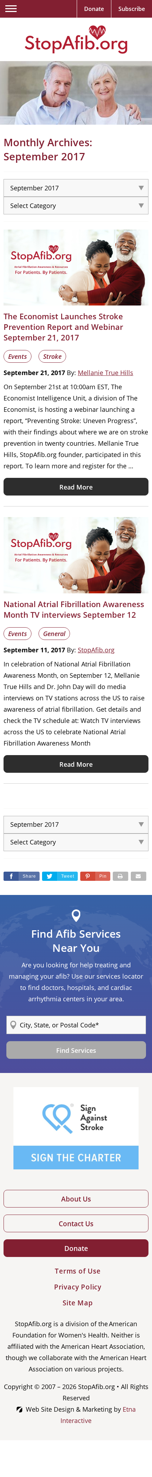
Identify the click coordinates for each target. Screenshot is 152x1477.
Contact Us (76, 1223)
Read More (76, 487)
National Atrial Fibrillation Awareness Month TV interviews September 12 (74, 609)
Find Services (76, 1050)
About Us (76, 1199)
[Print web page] (120, 876)
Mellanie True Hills (105, 372)
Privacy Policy (77, 1287)
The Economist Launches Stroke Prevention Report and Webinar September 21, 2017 (63, 327)
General (54, 633)
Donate (76, 1248)
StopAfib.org (96, 650)
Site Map (78, 1302)
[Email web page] (138, 876)
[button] (95, 876)
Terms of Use (78, 1271)
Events (17, 356)
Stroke (52, 356)
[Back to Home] (76, 39)
